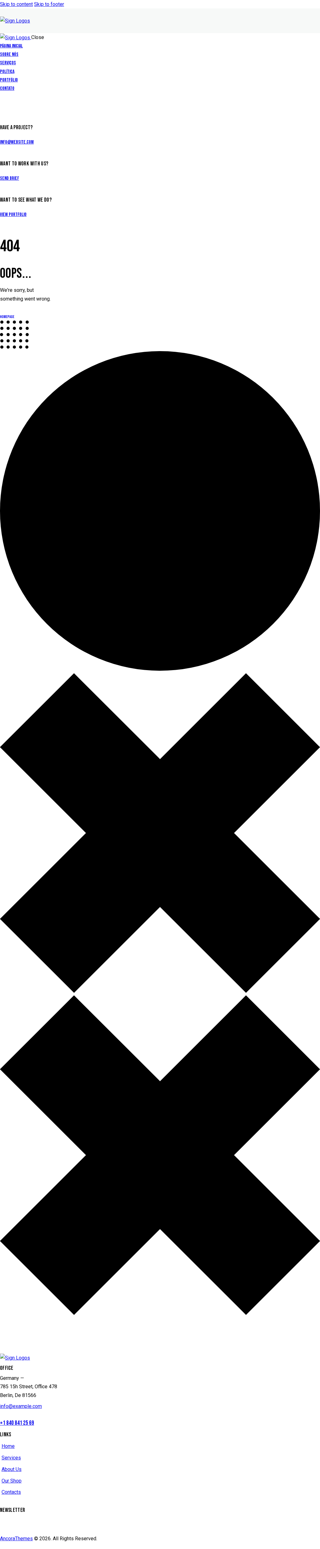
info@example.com (21, 1406)
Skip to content (16, 4)
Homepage (7, 317)
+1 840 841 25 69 (17, 1423)
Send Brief (9, 178)
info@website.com (17, 142)
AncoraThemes (16, 1539)
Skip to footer (49, 4)
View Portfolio (13, 215)
